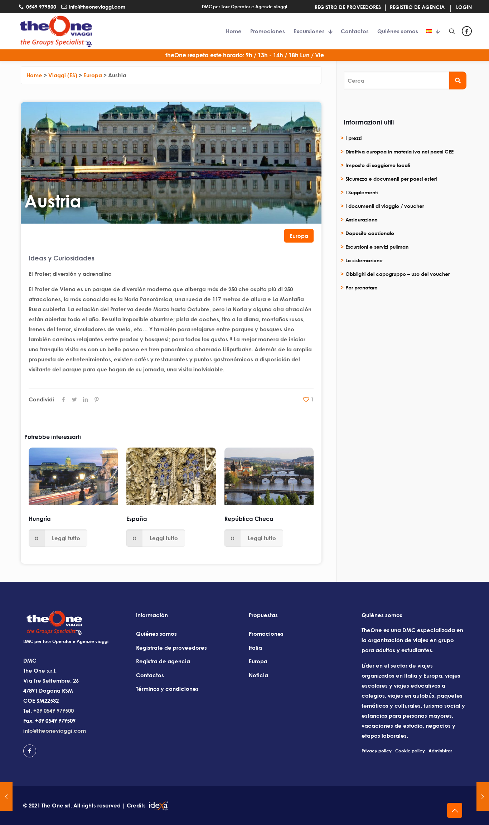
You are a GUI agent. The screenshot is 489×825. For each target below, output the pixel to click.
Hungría (40, 518)
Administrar (440, 750)
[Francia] (6, 796)
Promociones (266, 633)
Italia (255, 647)
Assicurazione (361, 219)
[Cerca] (457, 80)
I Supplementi (361, 192)
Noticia (258, 675)
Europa (299, 236)
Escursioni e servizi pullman (376, 247)
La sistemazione (364, 260)
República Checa (248, 518)
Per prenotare (361, 287)
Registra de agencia (163, 661)
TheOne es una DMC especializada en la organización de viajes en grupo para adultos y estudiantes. (412, 640)
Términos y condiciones (167, 688)
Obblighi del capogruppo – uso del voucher (397, 274)
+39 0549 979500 (53, 710)
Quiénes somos (156, 633)
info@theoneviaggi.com (54, 730)
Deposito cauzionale (369, 233)
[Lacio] (482, 796)
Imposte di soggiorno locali (377, 165)
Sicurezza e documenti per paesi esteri (391, 179)
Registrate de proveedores (171, 647)
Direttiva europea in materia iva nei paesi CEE (399, 151)
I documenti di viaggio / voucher (384, 206)
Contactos (150, 675)
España (136, 518)
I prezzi (353, 138)
